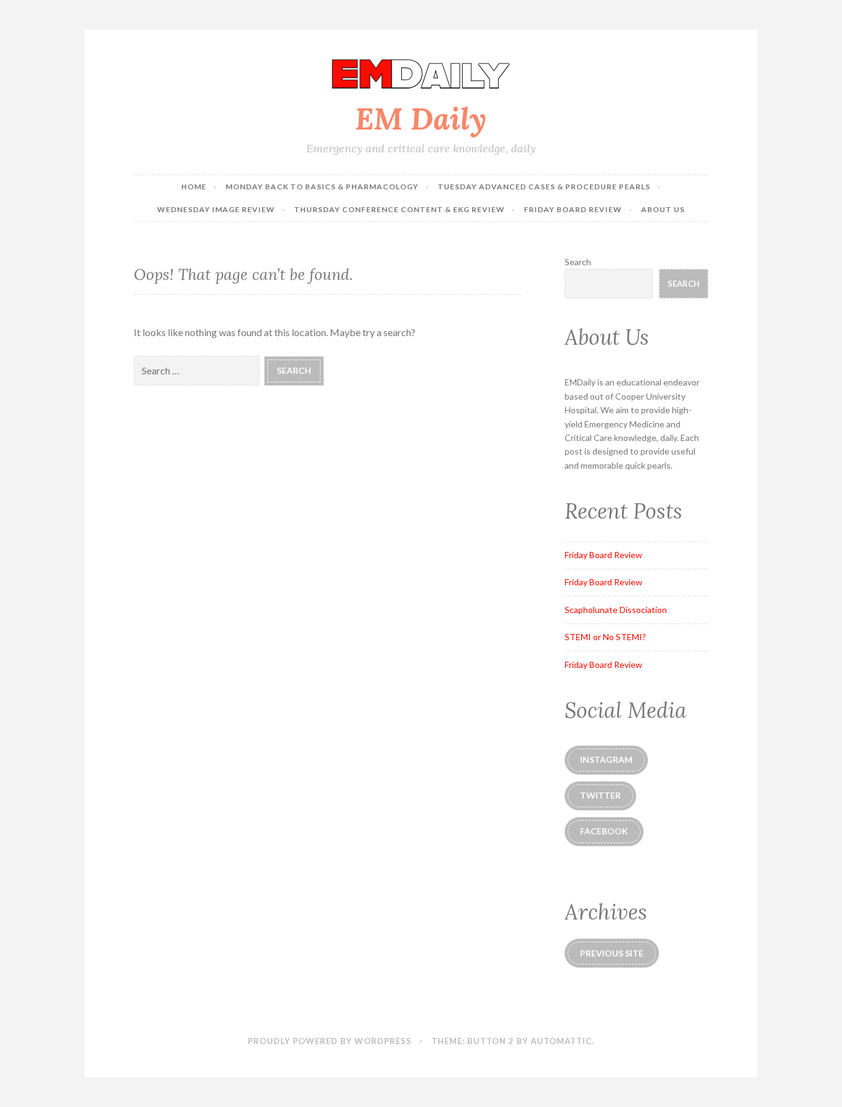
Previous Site (612, 953)
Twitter (600, 795)
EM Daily (420, 118)
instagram (606, 759)
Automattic (561, 1041)
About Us (663, 209)
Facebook (604, 831)
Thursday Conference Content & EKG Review (399, 209)
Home (193, 186)
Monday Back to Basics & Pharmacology (322, 186)
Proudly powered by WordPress (330, 1041)
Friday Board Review (573, 209)
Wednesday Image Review (216, 209)
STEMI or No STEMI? (605, 637)
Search (578, 262)
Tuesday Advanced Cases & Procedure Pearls (544, 186)
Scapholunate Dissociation (616, 609)
